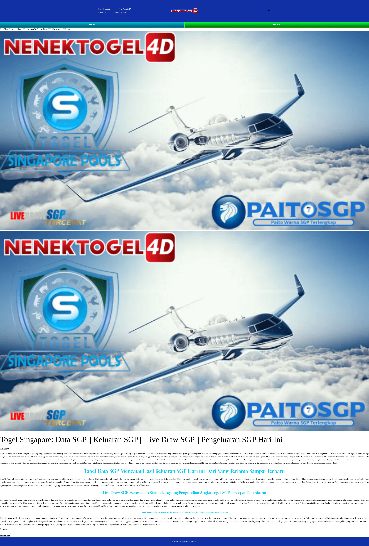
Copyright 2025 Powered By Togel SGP (184, 541)
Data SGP (102, 12)
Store (2, 29)
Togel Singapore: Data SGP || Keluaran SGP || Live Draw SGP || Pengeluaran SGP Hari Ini (38, 29)
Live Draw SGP (125, 9)
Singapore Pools (120, 12)
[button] (5, 535)
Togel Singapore (104, 9)
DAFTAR (276, 25)
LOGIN (92, 25)
